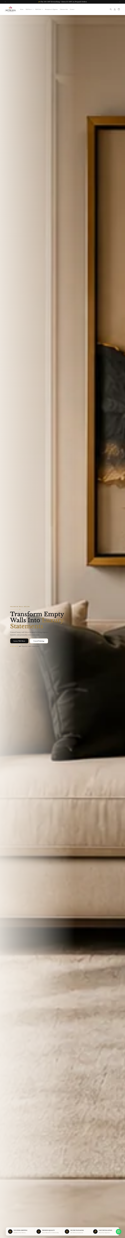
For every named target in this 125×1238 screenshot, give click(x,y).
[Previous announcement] (5, 1)
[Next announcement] (120, 1)
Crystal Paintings (38, 641)
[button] (29, 9)
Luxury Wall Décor (19, 641)
